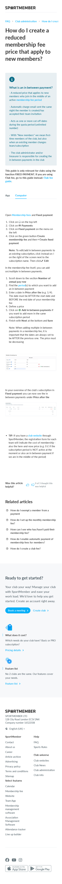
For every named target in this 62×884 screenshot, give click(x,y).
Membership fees (21, 214)
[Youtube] (14, 860)
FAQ (7, 21)
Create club (39, 610)
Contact (9, 742)
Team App (10, 800)
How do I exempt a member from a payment (29, 512)
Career (8, 751)
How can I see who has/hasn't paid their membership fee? (32, 531)
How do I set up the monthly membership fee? (33, 521)
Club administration (26, 21)
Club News (40, 765)
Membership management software (12, 809)
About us (10, 746)
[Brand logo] (20, 8)
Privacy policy (13, 766)
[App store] (16, 868)
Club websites (41, 760)
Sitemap (9, 776)
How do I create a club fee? (25, 548)
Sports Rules (40, 746)
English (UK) (16, 728)
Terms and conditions (16, 771)
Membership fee (14, 791)
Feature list (11, 683)
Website (9, 795)
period (21, 285)
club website (35, 435)
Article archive (13, 756)
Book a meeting (17, 610)
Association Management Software (12, 821)
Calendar (10, 786)
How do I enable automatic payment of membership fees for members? (31, 540)
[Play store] (40, 868)
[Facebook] (7, 860)
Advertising (11, 761)
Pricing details (13, 650)
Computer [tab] (21, 195)
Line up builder (13, 834)
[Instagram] (20, 860)
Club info (39, 774)
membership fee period (29, 99)
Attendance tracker (15, 829)
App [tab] (7, 195)
